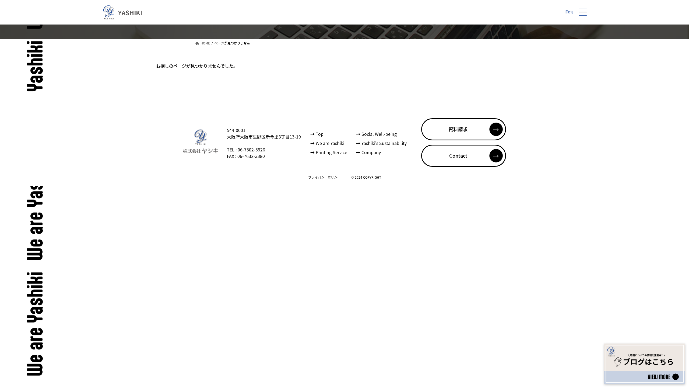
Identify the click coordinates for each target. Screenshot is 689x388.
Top (317, 134)
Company (368, 152)
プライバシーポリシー (324, 177)
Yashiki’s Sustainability (381, 143)
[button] (463, 129)
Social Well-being (376, 134)
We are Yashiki (327, 143)
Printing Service (328, 152)
